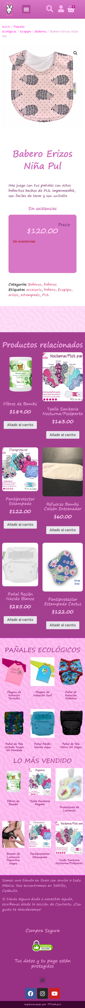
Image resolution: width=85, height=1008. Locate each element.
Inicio (6, 26)
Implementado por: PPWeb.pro (42, 1004)
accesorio (34, 290)
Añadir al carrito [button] (20, 425)
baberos (50, 284)
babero (49, 290)
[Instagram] (42, 993)
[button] (26, 9)
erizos (13, 295)
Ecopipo (25, 31)
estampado (30, 295)
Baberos (40, 31)
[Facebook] (30, 993)
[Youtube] (54, 993)
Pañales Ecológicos (13, 29)
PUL (45, 295)
